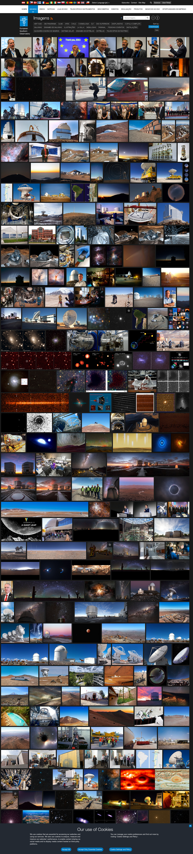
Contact (134, 3)
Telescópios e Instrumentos (82, 9)
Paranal (102, 27)
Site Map (142, 3)
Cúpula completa (132, 24)
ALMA (60, 24)
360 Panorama (50, 24)
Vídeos (42, 9)
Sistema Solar (67, 31)
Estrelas (100, 31)
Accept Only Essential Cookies (90, 849)
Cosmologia (83, 24)
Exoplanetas (117, 24)
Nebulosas (91, 27)
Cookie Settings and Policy (120, 849)
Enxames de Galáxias (53, 27)
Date (156, 30)
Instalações (132, 27)
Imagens (33, 9)
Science (157, 3)
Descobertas (103, 9)
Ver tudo (38, 24)
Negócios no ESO (152, 9)
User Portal (166, 3)
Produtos (138, 9)
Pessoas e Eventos (116, 27)
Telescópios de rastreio (117, 31)
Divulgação (126, 9)
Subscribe (125, 3)
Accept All (66, 849)
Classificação (153, 27)
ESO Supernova (102, 24)
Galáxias (38, 27)
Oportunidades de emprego (174, 9)
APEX (67, 24)
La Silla (80, 27)
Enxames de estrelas (85, 31)
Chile (73, 24)
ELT (92, 24)
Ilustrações (69, 27)
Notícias (51, 9)
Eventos (115, 9)
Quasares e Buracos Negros (46, 31)
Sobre (24, 9)
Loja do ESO (62, 9)
